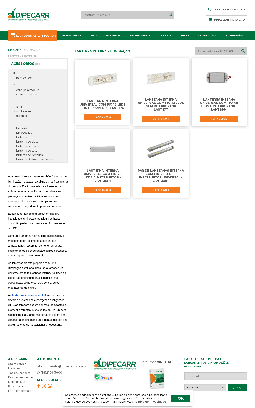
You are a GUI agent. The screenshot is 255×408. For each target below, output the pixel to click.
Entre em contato (20, 390)
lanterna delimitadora (30, 155)
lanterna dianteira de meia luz (35, 159)
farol (19, 106)
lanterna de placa (27, 141)
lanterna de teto (26, 150)
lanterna (21, 137)
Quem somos (17, 364)
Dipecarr (14, 50)
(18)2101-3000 (51, 372)
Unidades (14, 368)
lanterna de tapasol (28, 146)
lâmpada (21, 128)
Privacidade (15, 386)
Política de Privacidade (149, 401)
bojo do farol (24, 77)
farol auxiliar (23, 111)
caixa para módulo (28, 90)
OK (181, 398)
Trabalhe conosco (19, 373)
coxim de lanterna (28, 94)
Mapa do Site (16, 382)
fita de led (22, 115)
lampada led (24, 132)
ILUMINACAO (31, 50)
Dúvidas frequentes (21, 377)
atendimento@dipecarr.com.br (62, 366)
